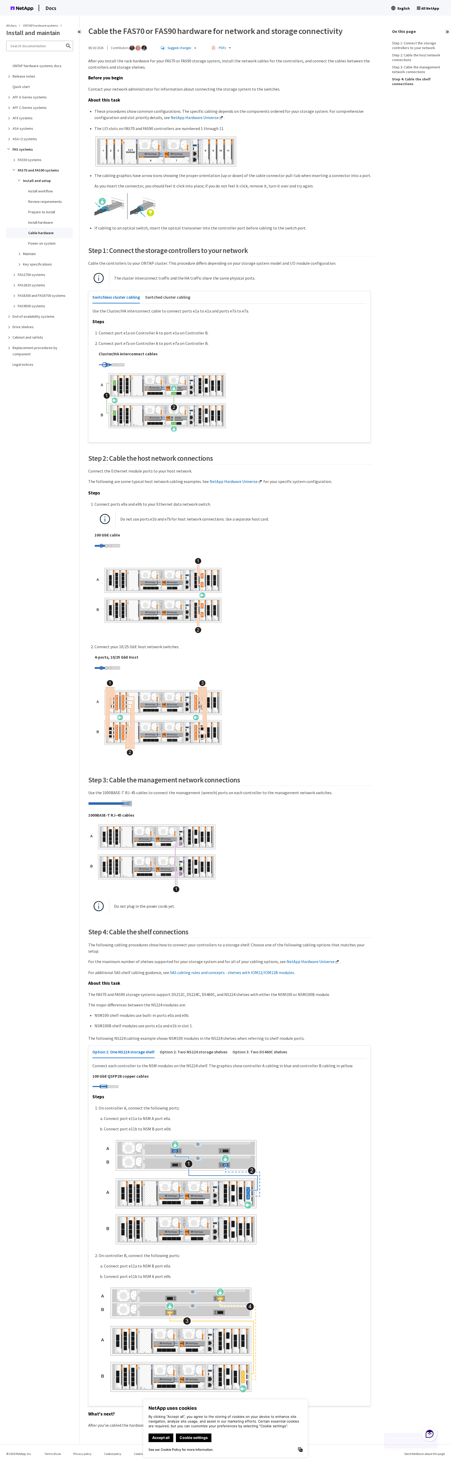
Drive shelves (23, 327)
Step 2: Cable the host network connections (416, 57)
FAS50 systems (29, 159)
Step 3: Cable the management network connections (416, 69)
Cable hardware (41, 233)
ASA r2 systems (25, 139)
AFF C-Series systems (30, 107)
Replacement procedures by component (35, 350)
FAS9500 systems (31, 306)
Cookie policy (112, 1454)
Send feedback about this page (424, 1454)
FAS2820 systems (31, 285)
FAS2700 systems (31, 274)
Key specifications (37, 264)
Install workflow (40, 191)
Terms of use (52, 1454)
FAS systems (23, 149)
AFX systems (23, 118)
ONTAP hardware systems (40, 25)
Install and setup (37, 180)
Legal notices (23, 364)
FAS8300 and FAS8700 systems (42, 295)
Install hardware (40, 222)
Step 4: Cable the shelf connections (411, 81)
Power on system (42, 243)
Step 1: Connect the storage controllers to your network (414, 45)
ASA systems (23, 128)
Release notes (24, 76)
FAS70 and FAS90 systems (38, 170)
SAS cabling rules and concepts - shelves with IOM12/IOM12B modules (232, 972)
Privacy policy (82, 1454)
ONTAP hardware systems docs (37, 65)
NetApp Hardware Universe (195, 117)
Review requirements (45, 201)
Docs (50, 8)
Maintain (29, 253)
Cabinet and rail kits (28, 337)
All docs (11, 25)
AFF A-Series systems (30, 97)
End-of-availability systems (34, 316)
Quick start (21, 86)
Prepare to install (41, 212)
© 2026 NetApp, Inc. (19, 1454)
